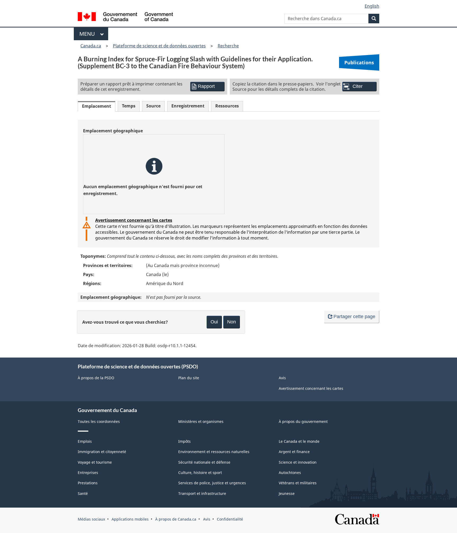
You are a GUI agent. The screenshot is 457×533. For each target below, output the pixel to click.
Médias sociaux (91, 519)
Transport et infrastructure (202, 493)
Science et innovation (298, 462)
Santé (83, 493)
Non (231, 321)
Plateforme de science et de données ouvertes (159, 46)
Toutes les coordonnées (99, 421)
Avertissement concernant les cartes (133, 220)
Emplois (85, 441)
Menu (88, 33)
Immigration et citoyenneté (102, 451)
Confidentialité (230, 519)
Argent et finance (294, 451)
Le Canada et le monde (299, 441)
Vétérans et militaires (298, 482)
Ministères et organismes (200, 421)
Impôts (184, 441)
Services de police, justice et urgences (212, 482)
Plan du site (188, 377)
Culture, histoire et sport (200, 472)
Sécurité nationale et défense (204, 462)
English (372, 6)
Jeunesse (287, 493)
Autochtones (290, 472)
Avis (282, 377)
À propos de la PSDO (96, 377)
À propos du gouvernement (303, 421)
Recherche (228, 46)
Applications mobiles (130, 519)
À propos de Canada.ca (175, 519)
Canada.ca (90, 46)
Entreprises (88, 472)
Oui (214, 321)
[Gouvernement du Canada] (125, 17)
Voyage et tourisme (95, 462)
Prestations (88, 482)
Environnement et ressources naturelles (213, 451)
